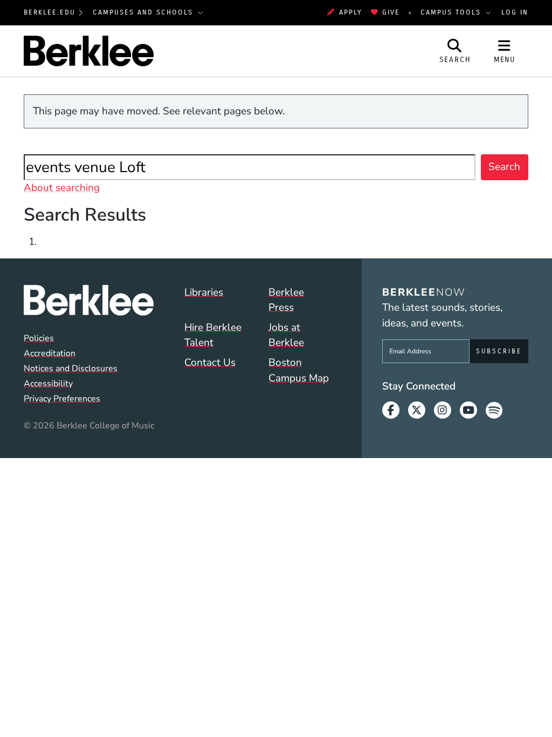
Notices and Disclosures (71, 368)
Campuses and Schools (144, 12)
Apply (350, 12)
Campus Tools (452, 12)
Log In (514, 12)
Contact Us (210, 363)
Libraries (203, 292)
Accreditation (49, 353)
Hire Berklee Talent (213, 335)
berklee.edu (49, 12)
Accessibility (48, 384)
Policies (39, 338)
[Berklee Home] (88, 300)
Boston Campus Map (298, 370)
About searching (62, 188)
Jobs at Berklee (286, 335)
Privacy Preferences (62, 399)
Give (391, 12)
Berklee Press (286, 300)
